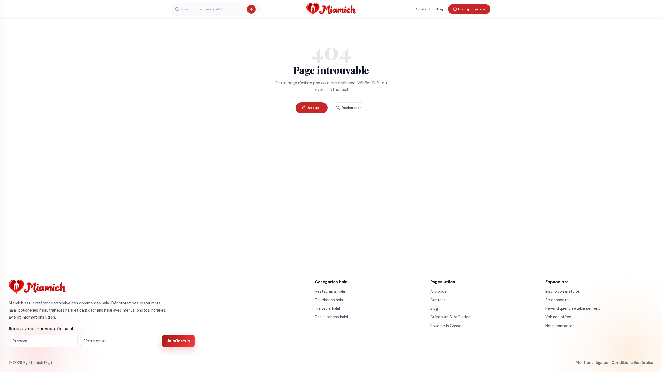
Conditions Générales (632, 362)
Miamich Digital (42, 362)
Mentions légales (592, 362)
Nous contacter (559, 325)
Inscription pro (471, 9)
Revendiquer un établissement (572, 308)
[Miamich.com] (37, 286)
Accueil (314, 107)
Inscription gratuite (562, 291)
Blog (439, 9)
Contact (423, 9)
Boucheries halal (329, 300)
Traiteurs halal (327, 308)
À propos (438, 291)
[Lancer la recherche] (251, 9)
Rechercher (351, 107)
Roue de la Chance (447, 325)
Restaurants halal (330, 291)
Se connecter (557, 300)
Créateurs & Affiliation (450, 317)
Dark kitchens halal (331, 317)
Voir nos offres (558, 317)
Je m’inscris (178, 341)
